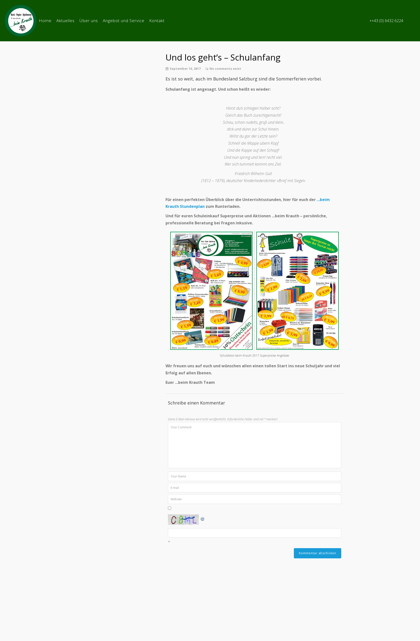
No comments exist (225, 68)
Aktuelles (65, 20)
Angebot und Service (123, 20)
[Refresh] (202, 517)
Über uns (88, 20)
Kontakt (157, 20)
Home (45, 20)
